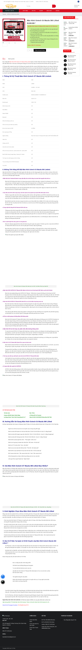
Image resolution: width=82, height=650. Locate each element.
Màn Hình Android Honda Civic (72, 64)
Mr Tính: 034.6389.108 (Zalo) (48, 619)
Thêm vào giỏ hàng (40, 50)
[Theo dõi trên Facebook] (78, 2)
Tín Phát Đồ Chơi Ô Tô (23, 605)
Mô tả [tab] (4, 58)
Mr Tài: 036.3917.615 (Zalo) (48, 622)
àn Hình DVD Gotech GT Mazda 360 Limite (20, 61)
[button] (11, 10)
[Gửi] (54, 6)
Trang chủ (4, 14)
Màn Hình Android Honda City (72, 69)
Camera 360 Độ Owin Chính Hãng (12, 415)
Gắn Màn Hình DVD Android (19, 602)
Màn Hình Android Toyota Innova (72, 56)
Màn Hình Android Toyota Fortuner (72, 60)
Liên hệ (57, 10)
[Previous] (4, 30)
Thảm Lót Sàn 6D (31, 602)
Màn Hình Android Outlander (72, 73)
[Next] (23, 30)
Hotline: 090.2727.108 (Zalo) (48, 624)
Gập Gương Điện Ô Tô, (8, 602)
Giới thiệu (25, 10)
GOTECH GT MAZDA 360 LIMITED (13, 14)
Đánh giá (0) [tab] (11, 58)
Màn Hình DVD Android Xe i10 (42, 602)
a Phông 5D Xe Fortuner (35, 415)
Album (41, 10)
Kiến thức (49, 10)
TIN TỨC (34, 10)
